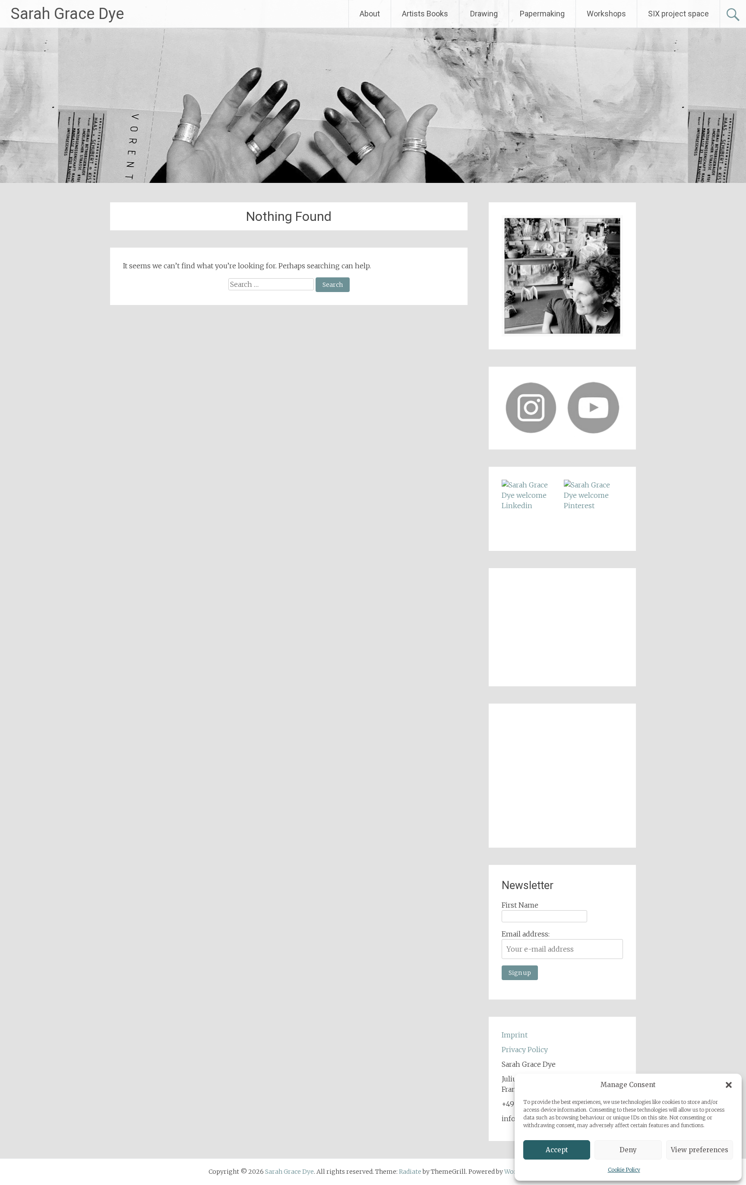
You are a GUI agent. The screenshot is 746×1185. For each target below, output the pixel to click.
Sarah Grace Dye (67, 14)
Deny (628, 1150)
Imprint (515, 1035)
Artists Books (425, 13)
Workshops (606, 13)
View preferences (699, 1150)
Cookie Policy (624, 1169)
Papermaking (542, 13)
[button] (728, 1085)
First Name (520, 905)
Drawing (484, 13)
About (370, 13)
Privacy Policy (525, 1049)
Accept (557, 1150)
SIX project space (678, 13)
